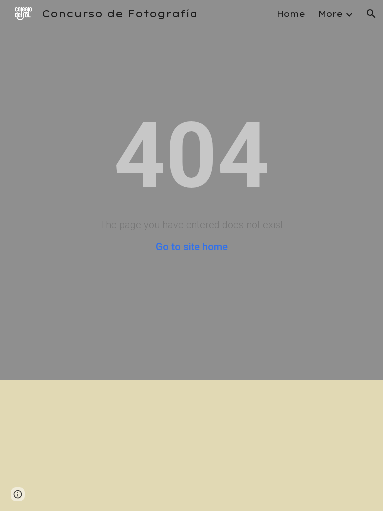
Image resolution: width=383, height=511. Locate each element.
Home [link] (291, 14)
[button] (371, 14)
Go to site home (192, 247)
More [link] (330, 14)
